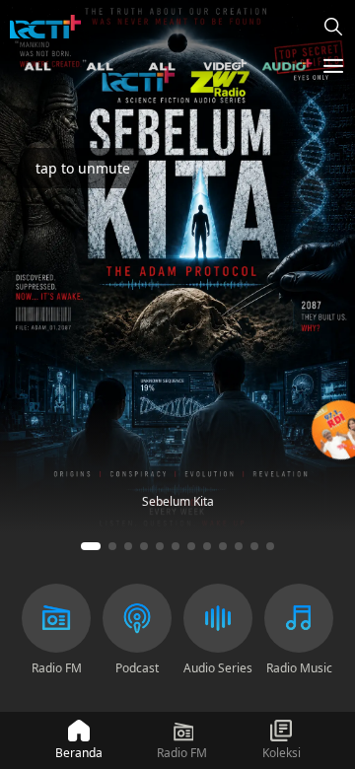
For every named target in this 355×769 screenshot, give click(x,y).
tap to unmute (83, 168)
